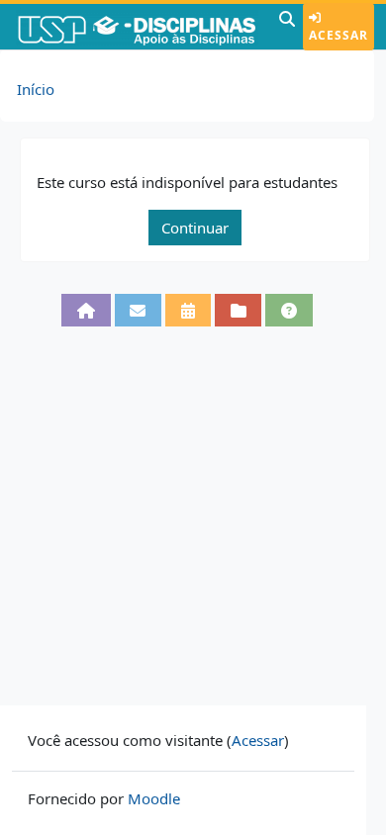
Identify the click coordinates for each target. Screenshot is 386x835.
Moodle (154, 798)
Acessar (338, 35)
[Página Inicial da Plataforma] (86, 310)
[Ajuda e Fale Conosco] (289, 310)
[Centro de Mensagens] (138, 310)
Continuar (195, 227)
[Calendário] (188, 310)
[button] (287, 26)
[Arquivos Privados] (238, 310)
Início (35, 89)
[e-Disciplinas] (137, 27)
